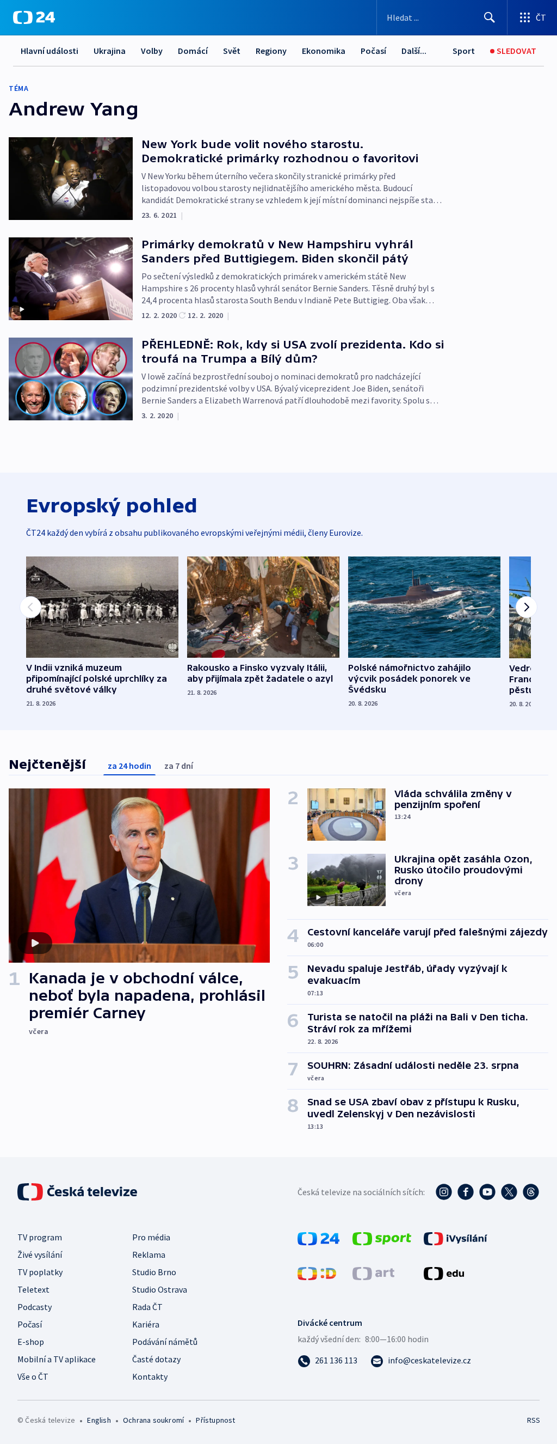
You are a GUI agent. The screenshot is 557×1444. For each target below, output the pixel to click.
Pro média (151, 1237)
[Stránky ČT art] (373, 1272)
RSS (533, 1420)
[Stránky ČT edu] (444, 1272)
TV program (39, 1237)
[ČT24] (34, 17)
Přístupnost (215, 1420)
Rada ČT (147, 1306)
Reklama (148, 1254)
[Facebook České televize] (465, 1192)
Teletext (33, 1289)
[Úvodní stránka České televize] (78, 1192)
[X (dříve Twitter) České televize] (509, 1192)
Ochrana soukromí (153, 1420)
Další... (413, 50)
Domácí (193, 50)
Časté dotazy (156, 1359)
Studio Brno (154, 1271)
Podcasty (34, 1306)
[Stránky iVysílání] (455, 1237)
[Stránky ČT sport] (381, 1237)
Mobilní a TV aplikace (56, 1359)
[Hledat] (489, 17)
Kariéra (145, 1324)
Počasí (373, 50)
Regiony (271, 50)
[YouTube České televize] (487, 1192)
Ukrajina (110, 50)
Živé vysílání (39, 1254)
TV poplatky (40, 1271)
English (98, 1420)
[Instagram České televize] (444, 1192)
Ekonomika (323, 50)
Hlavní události (49, 50)
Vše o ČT (32, 1376)
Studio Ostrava (159, 1289)
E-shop (30, 1341)
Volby (152, 50)
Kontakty (150, 1376)
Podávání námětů (164, 1341)
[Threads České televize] (531, 1192)
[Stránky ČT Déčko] (317, 1272)
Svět (231, 50)
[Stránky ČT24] (318, 1237)
